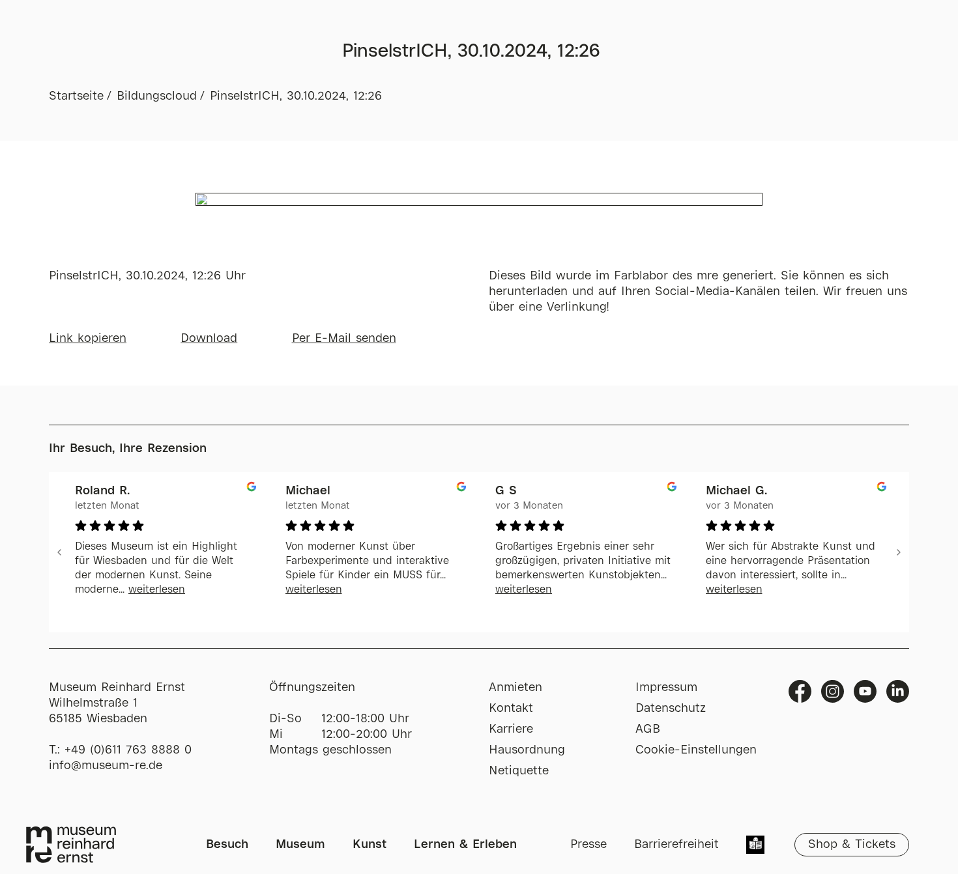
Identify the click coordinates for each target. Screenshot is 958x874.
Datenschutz (670, 708)
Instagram (832, 691)
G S (506, 491)
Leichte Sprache (755, 846)
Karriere (511, 729)
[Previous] (59, 552)
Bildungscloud (157, 96)
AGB (647, 729)
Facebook (800, 691)
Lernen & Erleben (465, 844)
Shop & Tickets (851, 844)
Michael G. (736, 491)
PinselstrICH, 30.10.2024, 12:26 (296, 96)
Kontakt (511, 708)
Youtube (865, 691)
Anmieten (515, 688)
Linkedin (897, 691)
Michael (307, 491)
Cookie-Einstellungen (696, 750)
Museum (300, 844)
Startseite (76, 96)
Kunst (369, 844)
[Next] (898, 552)
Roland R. (102, 491)
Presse (588, 844)
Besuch (227, 844)
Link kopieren (87, 338)
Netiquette (519, 771)
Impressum (666, 688)
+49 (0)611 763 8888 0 (128, 750)
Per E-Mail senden (344, 338)
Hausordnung (527, 750)
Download (209, 338)
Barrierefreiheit (676, 844)
